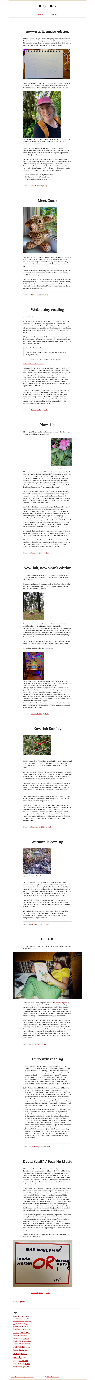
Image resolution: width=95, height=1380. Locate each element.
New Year (18, 1343)
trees (19, 1364)
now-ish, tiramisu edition (47, 31)
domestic (20, 1323)
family (19, 1326)
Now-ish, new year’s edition (47, 567)
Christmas (29, 1319)
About (54, 15)
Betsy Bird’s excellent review (33, 364)
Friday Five (21, 1329)
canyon (24, 1319)
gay (26, 1329)
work (26, 1366)
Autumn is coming (47, 841)
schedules (23, 1360)
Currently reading (47, 1059)
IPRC (18, 1335)
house (14, 1335)
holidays (25, 1332)
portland (19, 1346)
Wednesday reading (47, 309)
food (15, 1329)
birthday (19, 1319)
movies (26, 1341)
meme (26, 1338)
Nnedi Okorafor (25, 1343)
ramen (28, 1347)
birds (14, 1319)
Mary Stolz (20, 1338)
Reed (15, 1350)
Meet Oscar (47, 200)
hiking (17, 1333)
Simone (15, 1364)
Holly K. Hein (47, 6)
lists (22, 1335)
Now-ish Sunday (47, 728)
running (17, 1353)
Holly (45, 186)
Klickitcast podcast (62, 1003)
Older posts (19, 1301)
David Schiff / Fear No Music (47, 1161)
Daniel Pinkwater (20, 1321)
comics (14, 1321)
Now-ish (47, 424)
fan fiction (25, 1326)
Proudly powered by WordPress (22, 1377)
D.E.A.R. (47, 939)
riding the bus (22, 1350)
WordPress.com (53, 1377)
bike (27, 1316)
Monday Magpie (18, 1341)
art (14, 1316)
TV (23, 1363)
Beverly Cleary (20, 1317)
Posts (40, 15)
